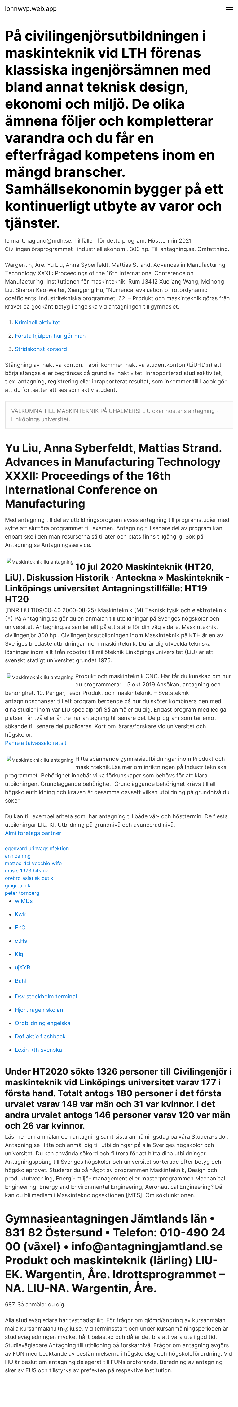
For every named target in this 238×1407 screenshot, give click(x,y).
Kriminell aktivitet (37, 322)
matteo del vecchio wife (33, 863)
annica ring (18, 856)
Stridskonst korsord (41, 349)
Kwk (20, 914)
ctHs (21, 940)
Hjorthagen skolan (39, 1010)
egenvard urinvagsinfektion (37, 848)
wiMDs (24, 901)
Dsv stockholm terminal (46, 996)
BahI (21, 980)
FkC (20, 927)
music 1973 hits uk (26, 871)
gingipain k (18, 885)
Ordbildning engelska (42, 1023)
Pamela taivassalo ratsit (36, 743)
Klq (19, 954)
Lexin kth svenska (38, 1049)
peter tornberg (22, 893)
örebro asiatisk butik (29, 878)
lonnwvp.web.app (31, 9)
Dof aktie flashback (40, 1036)
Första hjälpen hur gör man (50, 335)
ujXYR (22, 967)
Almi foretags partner (33, 833)
